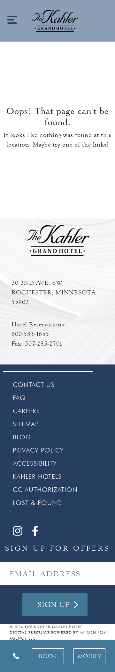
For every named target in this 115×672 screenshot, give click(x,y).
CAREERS (26, 411)
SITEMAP (26, 424)
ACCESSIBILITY (35, 463)
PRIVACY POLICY (38, 450)
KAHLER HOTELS (37, 476)
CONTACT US (34, 384)
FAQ (19, 398)
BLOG (22, 437)
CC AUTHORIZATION (45, 489)
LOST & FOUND (37, 503)
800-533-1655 (30, 334)
